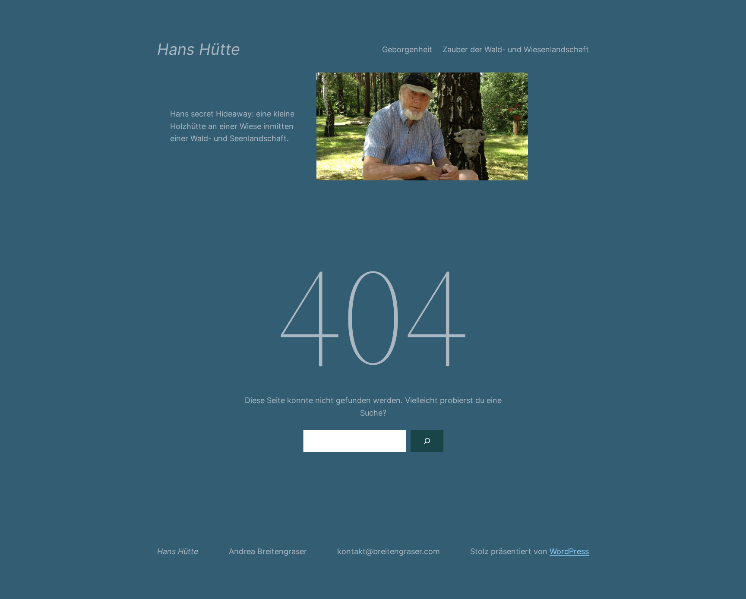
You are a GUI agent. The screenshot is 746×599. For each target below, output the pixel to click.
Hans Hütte (198, 49)
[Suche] (427, 441)
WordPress (569, 551)
